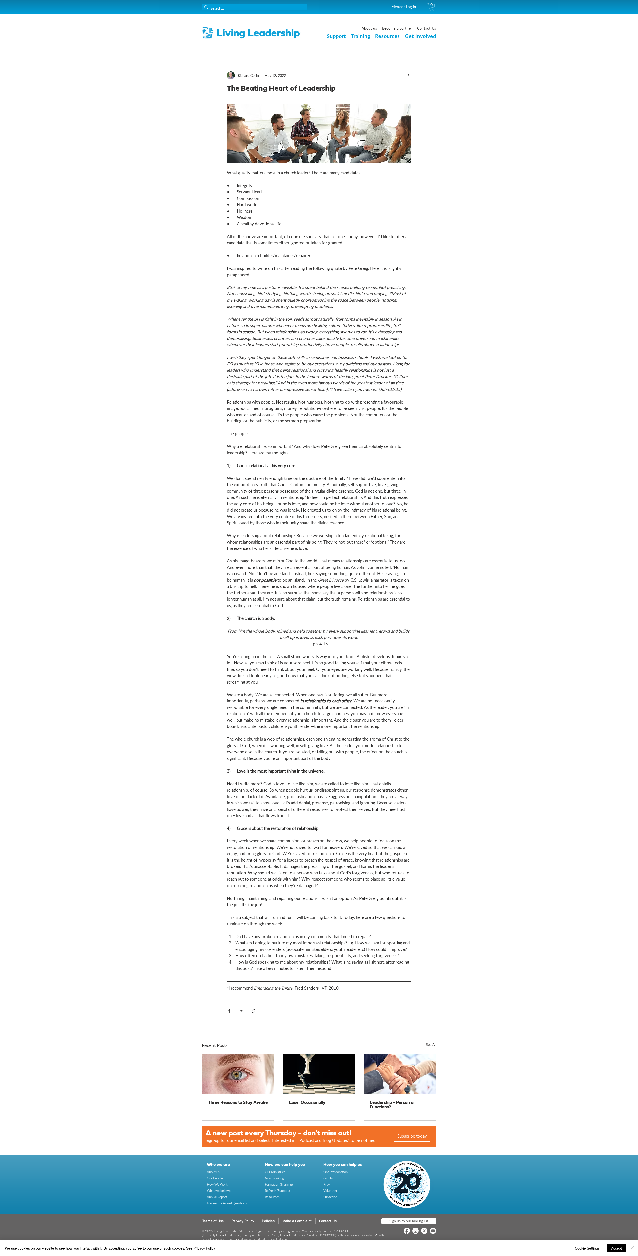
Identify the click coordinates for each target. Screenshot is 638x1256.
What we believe (219, 1191)
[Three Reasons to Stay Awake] (238, 1074)
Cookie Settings (587, 1248)
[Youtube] (433, 1231)
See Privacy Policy (200, 1248)
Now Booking (274, 1178)
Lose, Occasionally (307, 1102)
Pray (326, 1184)
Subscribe (330, 1197)
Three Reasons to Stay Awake (238, 1102)
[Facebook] (407, 1231)
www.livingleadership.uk (261, 1239)
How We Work (217, 1184)
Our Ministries (275, 1172)
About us (213, 1172)
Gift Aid (328, 1178)
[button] (431, 6)
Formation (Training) (279, 1184)
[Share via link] (253, 1011)
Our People (215, 1178)
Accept (616, 1248)
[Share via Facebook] (229, 1011)
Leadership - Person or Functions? (392, 1104)
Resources (272, 1197)
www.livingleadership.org (219, 1239)
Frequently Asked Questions (227, 1203)
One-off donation (335, 1172)
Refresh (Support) (277, 1191)
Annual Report (217, 1197)
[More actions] (408, 75)
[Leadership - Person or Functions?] (400, 1074)
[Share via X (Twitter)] (241, 1011)
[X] (424, 1231)
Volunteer (330, 1191)
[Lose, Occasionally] (319, 1074)
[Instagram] (415, 1231)
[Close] (632, 1248)
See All (431, 1044)
